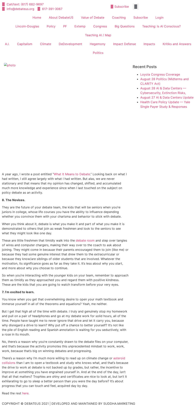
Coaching (119, 17)
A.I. (7, 44)
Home (37, 17)
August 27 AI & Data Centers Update (167, 97)
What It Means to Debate (72, 174)
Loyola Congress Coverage (160, 74)
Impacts (149, 44)
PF (65, 26)
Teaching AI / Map (98, 35)
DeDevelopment (70, 44)
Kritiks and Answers (177, 44)
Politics (98, 53)
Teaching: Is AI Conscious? (161, 26)
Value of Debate (92, 17)
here (25, 393)
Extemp (80, 26)
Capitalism (24, 44)
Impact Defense (124, 44)
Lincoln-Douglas (27, 26)
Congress (100, 26)
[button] (136, 6)
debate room (85, 240)
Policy (51, 26)
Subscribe (140, 17)
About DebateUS (61, 17)
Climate (45, 44)
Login (159, 17)
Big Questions (125, 26)
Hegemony (97, 44)
